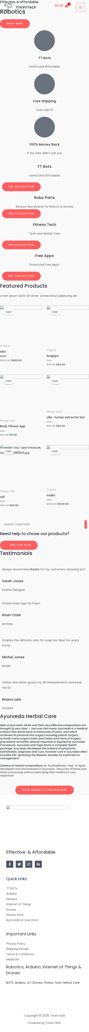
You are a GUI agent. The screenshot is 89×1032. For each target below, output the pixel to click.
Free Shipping (44, 101)
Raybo (35, 569)
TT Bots (44, 58)
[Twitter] (19, 864)
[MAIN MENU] (80, 7)
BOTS (9, 983)
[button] (15, 23)
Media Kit (12, 959)
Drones (11, 910)
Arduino (11, 894)
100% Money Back (44, 144)
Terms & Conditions (20, 954)
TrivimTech (26, 7)
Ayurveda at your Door (22, 920)
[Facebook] (9, 864)
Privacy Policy (15, 944)
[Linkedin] (38, 864)
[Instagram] (28, 864)
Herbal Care (71, 983)
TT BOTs (11, 889)
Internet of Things (18, 904)
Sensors (11, 899)
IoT (29, 983)
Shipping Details (17, 949)
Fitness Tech (15, 915)
